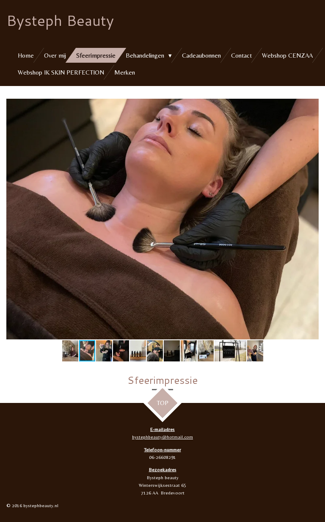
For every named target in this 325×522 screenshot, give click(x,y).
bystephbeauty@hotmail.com (162, 436)
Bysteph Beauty (60, 20)
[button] (311, 106)
